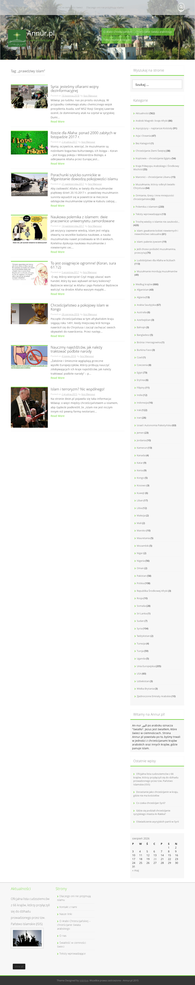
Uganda (141, 658)
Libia (139, 508)
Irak (139, 410)
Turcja (140, 651)
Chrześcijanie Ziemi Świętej (150, 150)
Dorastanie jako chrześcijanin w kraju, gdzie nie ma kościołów (155, 793)
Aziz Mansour (90, 95)
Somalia (141, 606)
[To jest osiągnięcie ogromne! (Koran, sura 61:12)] (29, 273)
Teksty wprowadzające (116, 39)
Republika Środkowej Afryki (152, 590)
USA (139, 673)
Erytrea (141, 380)
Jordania (141, 440)
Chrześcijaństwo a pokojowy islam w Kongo (80, 307)
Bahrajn (141, 327)
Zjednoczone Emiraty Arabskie (154, 696)
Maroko (141, 530)
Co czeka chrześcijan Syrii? (150, 803)
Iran (139, 417)
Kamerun (142, 447)
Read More (58, 121)
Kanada (141, 455)
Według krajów (144, 284)
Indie (139, 395)
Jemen (140, 432)
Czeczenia (142, 365)
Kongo (140, 477)
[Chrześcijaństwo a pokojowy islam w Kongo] (29, 313)
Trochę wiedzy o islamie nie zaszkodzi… (158, 221)
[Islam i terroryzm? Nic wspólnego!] (29, 407)
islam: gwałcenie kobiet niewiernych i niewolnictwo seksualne (156, 232)
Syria (139, 628)
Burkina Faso (144, 350)
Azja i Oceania (143, 135)
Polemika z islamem (147, 206)
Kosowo (141, 485)
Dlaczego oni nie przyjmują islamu (105, 7)
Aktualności (142, 113)
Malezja (141, 515)
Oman (140, 568)
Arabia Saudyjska (146, 305)
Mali (139, 523)
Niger (140, 553)
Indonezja (142, 402)
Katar (140, 462)
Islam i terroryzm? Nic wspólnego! (78, 389)
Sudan (140, 621)
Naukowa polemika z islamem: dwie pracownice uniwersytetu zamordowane (82, 219)
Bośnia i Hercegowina (149, 342)
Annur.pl (41, 33)
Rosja (140, 598)
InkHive (84, 980)
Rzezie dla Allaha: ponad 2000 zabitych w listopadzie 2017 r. (83, 135)
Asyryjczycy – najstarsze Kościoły (154, 128)
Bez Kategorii (143, 143)
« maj (135, 870)
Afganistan (143, 289)
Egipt (139, 372)
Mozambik (143, 545)
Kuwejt (141, 493)
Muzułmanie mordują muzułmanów (157, 271)
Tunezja (141, 643)
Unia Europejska (146, 666)
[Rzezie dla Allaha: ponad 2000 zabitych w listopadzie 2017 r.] (29, 142)
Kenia (140, 470)
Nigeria (141, 560)
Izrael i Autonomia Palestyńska (154, 425)
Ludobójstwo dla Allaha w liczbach (156, 260)
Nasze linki (65, 914)
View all (19, 966)
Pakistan (141, 575)
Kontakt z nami (40, 7)
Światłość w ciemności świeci (67, 7)
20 (155, 859)
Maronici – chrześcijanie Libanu (153, 177)
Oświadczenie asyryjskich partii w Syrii (157, 821)
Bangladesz (143, 335)
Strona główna (20, 7)
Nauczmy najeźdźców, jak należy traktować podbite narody (76, 349)
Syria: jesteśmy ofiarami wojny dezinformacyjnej (75, 89)
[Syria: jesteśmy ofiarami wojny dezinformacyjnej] (29, 96)
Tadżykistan (143, 636)
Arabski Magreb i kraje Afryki (152, 120)
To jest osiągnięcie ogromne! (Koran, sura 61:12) (83, 265)
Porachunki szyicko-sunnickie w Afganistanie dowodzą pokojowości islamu (84, 177)
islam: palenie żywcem (149, 241)
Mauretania (143, 538)
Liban (140, 500)
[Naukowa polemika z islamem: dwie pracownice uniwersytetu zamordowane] (29, 229)
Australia (142, 312)
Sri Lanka (142, 613)
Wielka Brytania (145, 688)
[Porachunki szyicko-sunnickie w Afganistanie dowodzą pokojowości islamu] (29, 184)
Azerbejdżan (144, 320)
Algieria (141, 297)
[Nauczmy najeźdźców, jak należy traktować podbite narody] (29, 357)
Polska (140, 583)
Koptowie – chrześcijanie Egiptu (153, 158)
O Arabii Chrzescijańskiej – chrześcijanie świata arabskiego (137, 31)
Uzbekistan (143, 681)
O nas (62, 935)
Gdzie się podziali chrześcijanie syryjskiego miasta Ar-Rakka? (151, 812)
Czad (139, 357)
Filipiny (141, 387)
